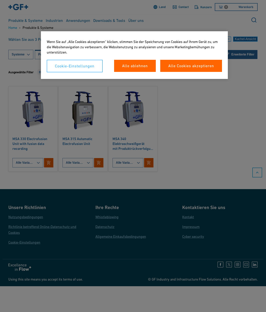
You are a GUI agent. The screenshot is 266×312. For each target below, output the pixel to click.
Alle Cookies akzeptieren (191, 66)
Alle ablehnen (135, 66)
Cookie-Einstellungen (74, 66)
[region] (134, 55)
